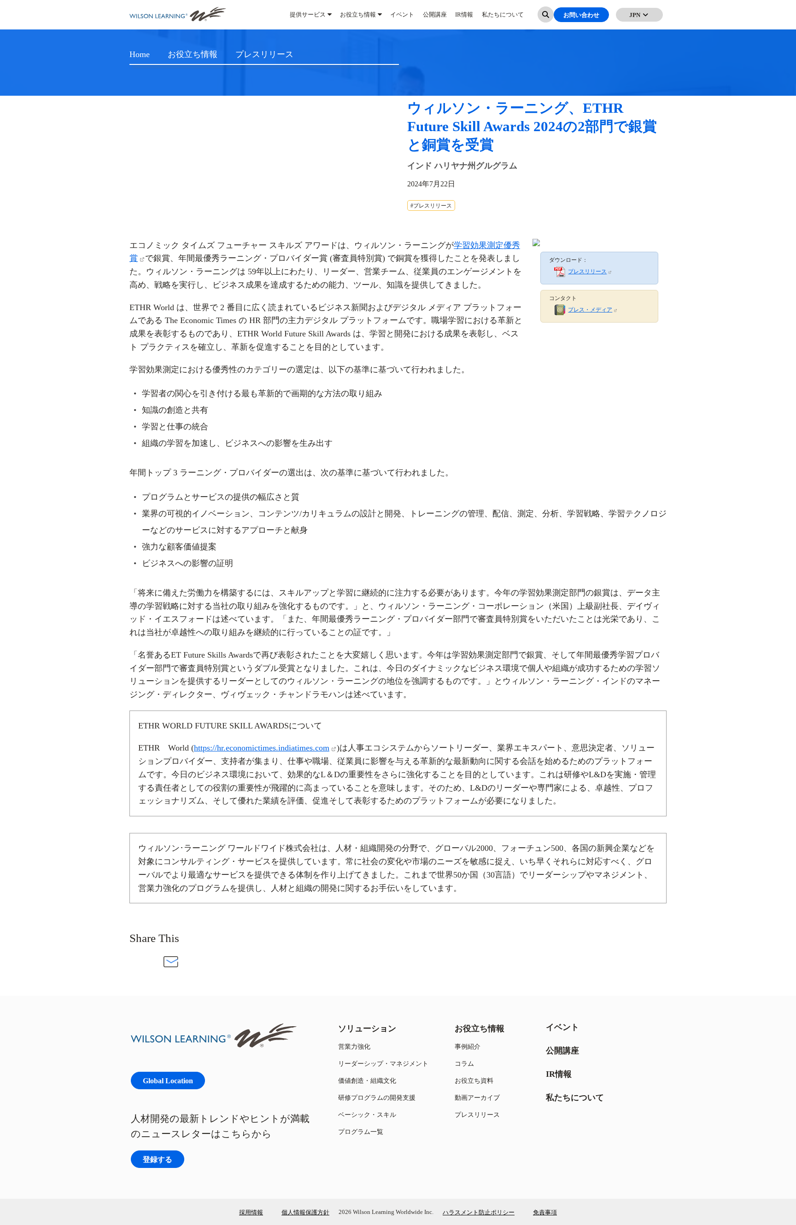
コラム (464, 1063)
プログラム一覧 (360, 1131)
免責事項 (545, 1212)
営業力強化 (354, 1046)
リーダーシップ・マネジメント (383, 1063)
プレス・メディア (590, 309)
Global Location (168, 1080)
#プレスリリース (431, 205)
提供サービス (308, 18)
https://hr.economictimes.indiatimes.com (261, 747)
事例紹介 (467, 1046)
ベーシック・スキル (367, 1114)
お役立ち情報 (358, 18)
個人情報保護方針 (305, 1212)
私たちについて (503, 18)
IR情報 (464, 18)
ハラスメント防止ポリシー (479, 1212)
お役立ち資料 (474, 1080)
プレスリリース (587, 271)
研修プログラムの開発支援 (377, 1097)
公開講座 (435, 18)
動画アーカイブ (477, 1097)
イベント (402, 18)
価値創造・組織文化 (367, 1080)
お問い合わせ (581, 18)
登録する (157, 1159)
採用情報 (251, 1212)
